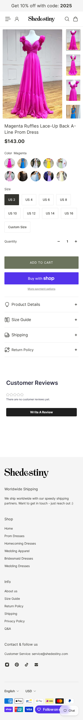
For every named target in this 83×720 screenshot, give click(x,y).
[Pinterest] (17, 664)
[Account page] (16, 19)
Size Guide (21, 319)
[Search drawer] (67, 19)
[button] (41, 412)
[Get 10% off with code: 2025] (41, 6)
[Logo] (41, 19)
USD (28, 691)
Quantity (10, 241)
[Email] (36, 664)
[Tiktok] (26, 664)
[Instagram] (7, 664)
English (9, 691)
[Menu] (8, 19)
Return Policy (23, 350)
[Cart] (75, 19)
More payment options (41, 288)
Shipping (20, 335)
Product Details (26, 304)
